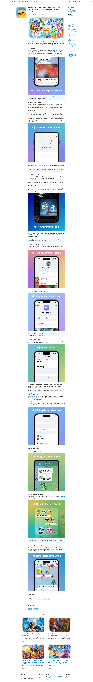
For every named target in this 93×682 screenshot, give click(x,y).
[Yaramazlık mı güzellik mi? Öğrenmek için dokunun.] (46, 76)
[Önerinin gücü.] (46, 312)
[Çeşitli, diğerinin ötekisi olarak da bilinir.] (46, 142)
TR (68, 1)
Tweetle (35, 609)
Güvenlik (35, 1)
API (30, 1)
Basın (39, 679)
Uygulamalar (25, 1)
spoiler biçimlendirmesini (58, 50)
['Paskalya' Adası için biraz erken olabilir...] (46, 572)
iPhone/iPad (48, 676)
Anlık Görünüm (69, 679)
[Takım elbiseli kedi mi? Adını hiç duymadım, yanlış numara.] (46, 363)
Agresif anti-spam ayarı (33, 396)
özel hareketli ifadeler (51, 189)
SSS (19, 1)
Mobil (47, 674)
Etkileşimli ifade (31, 547)
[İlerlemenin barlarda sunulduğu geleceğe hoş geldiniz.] (46, 472)
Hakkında (40, 674)
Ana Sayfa (13, 1)
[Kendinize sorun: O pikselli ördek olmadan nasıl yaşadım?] (46, 519)
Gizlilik (39, 677)
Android (48, 677)
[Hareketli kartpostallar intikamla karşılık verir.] (46, 212)
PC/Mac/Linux (59, 676)
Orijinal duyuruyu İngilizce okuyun (36, 14)
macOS (57, 677)
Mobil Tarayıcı (49, 679)
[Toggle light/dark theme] (91, 1)
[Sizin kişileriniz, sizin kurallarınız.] (46, 269)
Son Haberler (71, 7)
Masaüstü (58, 674)
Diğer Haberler (46, 615)
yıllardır (51, 107)
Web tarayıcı (58, 679)
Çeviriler (67, 677)
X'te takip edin (76, 1)
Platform (68, 674)
